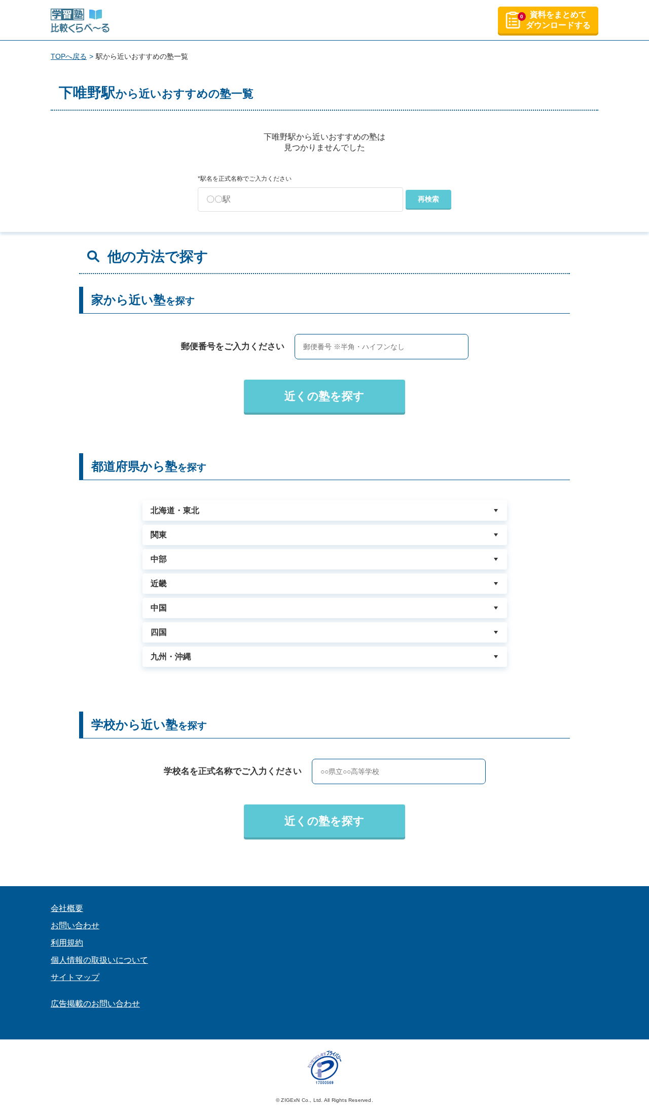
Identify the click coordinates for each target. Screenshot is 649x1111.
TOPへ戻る (69, 56)
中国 (159, 607)
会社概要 (67, 908)
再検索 (428, 199)
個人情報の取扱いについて (99, 960)
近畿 (159, 583)
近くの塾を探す (324, 396)
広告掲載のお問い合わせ (95, 1003)
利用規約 (67, 942)
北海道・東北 (175, 510)
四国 (159, 632)
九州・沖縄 (171, 656)
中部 (159, 559)
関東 (159, 534)
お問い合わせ (75, 925)
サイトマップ (75, 977)
